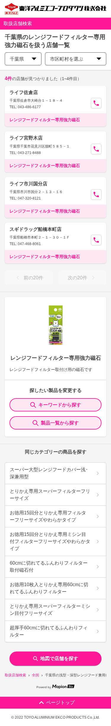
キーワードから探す (59, 404)
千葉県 (17, 58)
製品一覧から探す (60, 422)
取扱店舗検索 (15, 675)
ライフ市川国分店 (28, 183)
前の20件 (33, 277)
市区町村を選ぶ (66, 58)
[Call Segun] (96, 103)
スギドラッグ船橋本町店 (35, 229)
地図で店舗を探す (59, 658)
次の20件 (77, 277)
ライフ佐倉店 (23, 92)
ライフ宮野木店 (26, 137)
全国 (35, 675)
